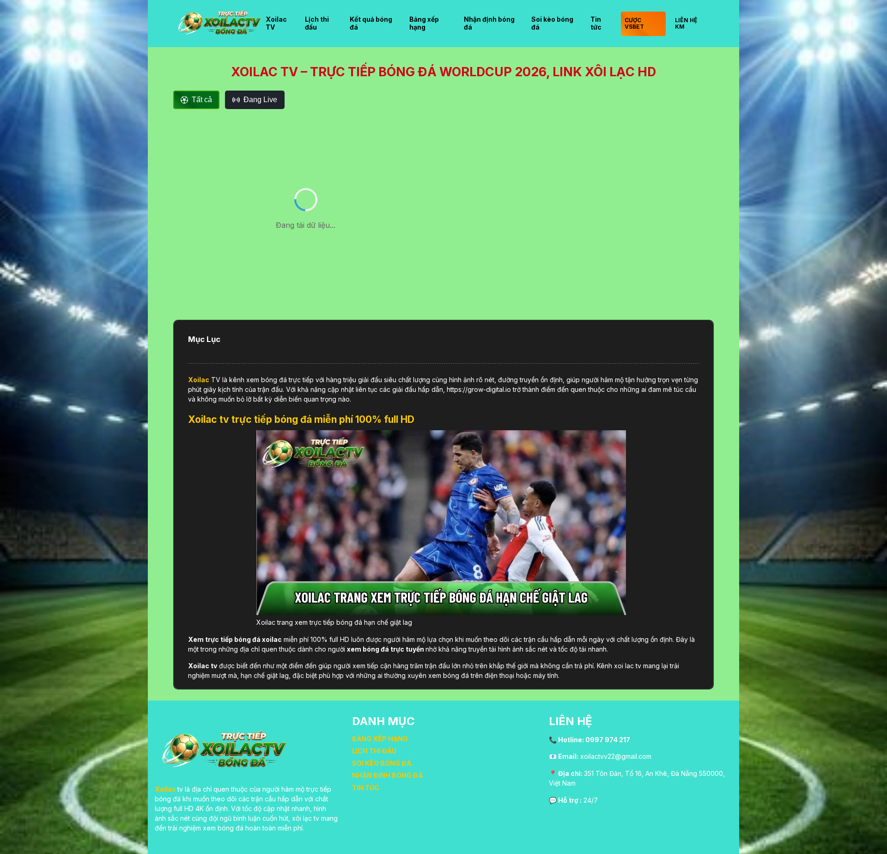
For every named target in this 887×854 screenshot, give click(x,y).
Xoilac (198, 380)
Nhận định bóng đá (489, 23)
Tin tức (595, 23)
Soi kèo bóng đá (552, 23)
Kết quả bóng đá (371, 23)
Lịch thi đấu (317, 23)
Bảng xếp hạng (424, 23)
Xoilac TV (276, 23)
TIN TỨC (365, 788)
